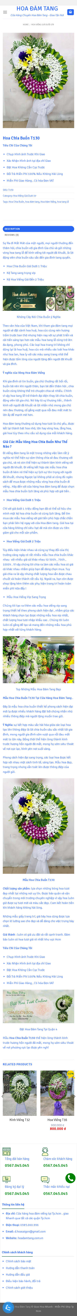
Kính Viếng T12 (20, 1120)
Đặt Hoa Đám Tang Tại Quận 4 (38, 1029)
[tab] (38, 229)
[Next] (74, 1104)
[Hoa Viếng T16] (57, 1093)
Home (26, 24)
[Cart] (70, 12)
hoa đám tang (32, 201)
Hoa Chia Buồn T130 (42, 880)
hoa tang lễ (63, 201)
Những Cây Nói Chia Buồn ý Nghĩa (38, 317)
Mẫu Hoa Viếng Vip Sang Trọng (26, 597)
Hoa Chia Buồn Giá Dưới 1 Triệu (27, 266)
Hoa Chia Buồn (16, 201)
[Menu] (5, 12)
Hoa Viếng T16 (57, 1120)
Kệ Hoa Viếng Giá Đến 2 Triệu (25, 279)
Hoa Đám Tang (37, 9)
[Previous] (2, 1104)
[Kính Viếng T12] (20, 1093)
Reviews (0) (12, 234)
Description (12, 228)
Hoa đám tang (12, 424)
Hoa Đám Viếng (48, 201)
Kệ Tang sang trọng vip (21, 273)
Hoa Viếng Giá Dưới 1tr (42, 24)
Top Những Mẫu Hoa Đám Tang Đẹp (38, 689)
